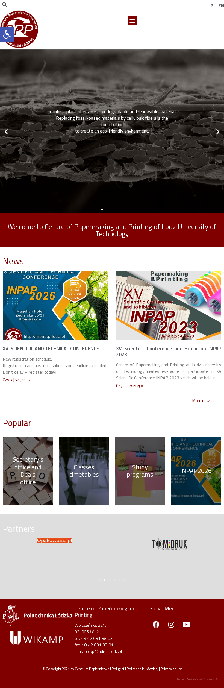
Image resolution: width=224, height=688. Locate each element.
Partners (19, 528)
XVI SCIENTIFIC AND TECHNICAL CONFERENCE (51, 348)
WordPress (215, 679)
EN (221, 5)
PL (213, 5)
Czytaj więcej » (16, 379)
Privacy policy (171, 669)
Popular (17, 422)
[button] (132, 20)
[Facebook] (156, 624)
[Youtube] (186, 624)
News (13, 260)
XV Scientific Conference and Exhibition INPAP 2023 (168, 351)
